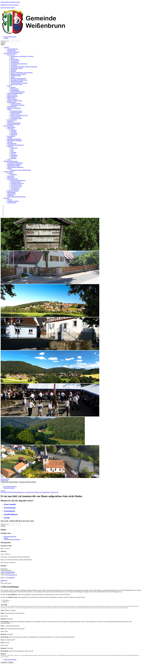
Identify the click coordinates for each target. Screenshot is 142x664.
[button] (6, 47)
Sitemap (6, 538)
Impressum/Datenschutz (10, 536)
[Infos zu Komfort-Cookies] (8, 602)
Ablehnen (11, 662)
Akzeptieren (4, 662)
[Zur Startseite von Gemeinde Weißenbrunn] (33, 34)
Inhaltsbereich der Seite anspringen (10, 5)
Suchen (3, 41)
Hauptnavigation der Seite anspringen (10, 2)
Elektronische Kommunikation (12, 539)
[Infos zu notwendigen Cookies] (9, 600)
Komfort (5, 602)
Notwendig (5, 600)
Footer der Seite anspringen (8, 7)
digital (11, 577)
